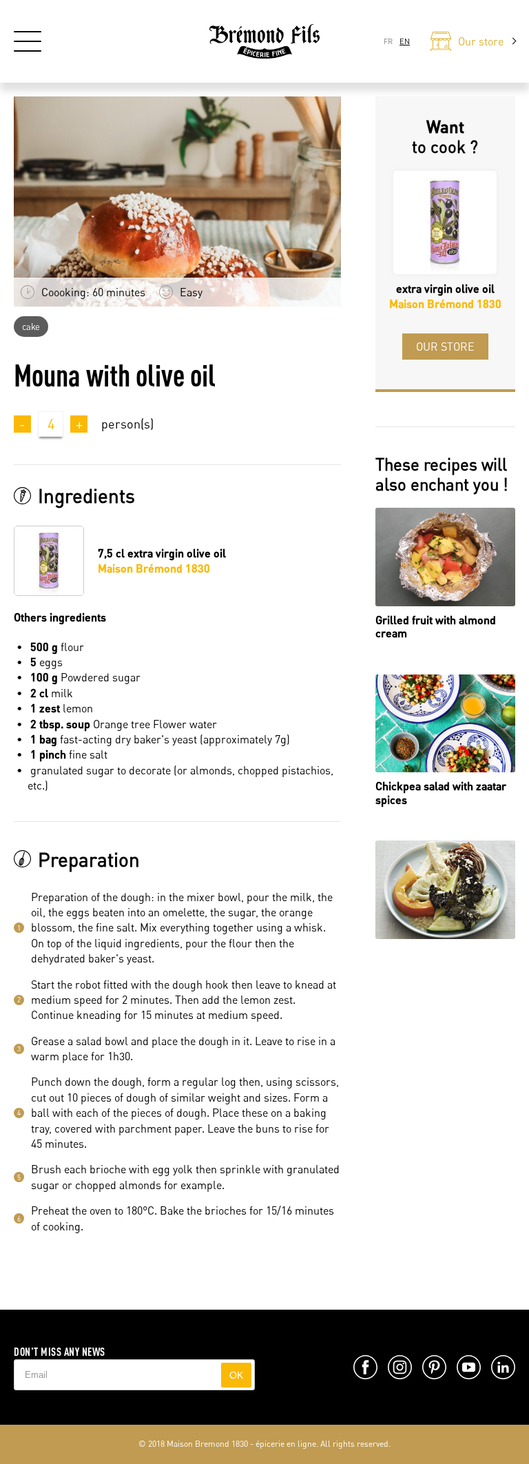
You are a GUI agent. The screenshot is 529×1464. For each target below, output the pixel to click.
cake (31, 326)
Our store (445, 346)
